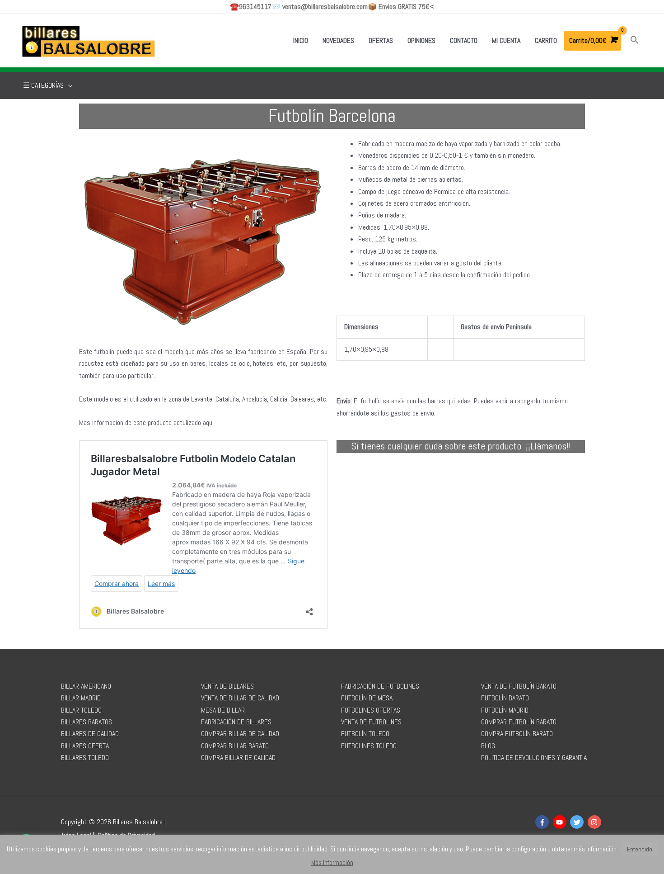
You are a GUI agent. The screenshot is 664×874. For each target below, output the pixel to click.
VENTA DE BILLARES (227, 686)
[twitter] (578, 822)
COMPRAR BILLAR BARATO (235, 746)
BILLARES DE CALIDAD (90, 733)
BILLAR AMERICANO (86, 686)
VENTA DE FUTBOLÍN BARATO (518, 686)
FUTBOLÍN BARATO (505, 698)
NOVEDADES (338, 40)
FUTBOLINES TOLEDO (369, 746)
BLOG (488, 746)
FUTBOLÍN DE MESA (367, 698)
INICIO (300, 40)
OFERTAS (381, 40)
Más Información (332, 862)
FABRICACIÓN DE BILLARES (236, 722)
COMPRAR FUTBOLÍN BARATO (518, 722)
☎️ (250, 6)
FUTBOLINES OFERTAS (370, 710)
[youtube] (561, 822)
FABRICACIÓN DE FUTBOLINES (380, 686)
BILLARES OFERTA (85, 746)
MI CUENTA (506, 40)
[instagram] (595, 822)
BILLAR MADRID (81, 698)
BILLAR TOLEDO (81, 710)
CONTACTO (463, 40)
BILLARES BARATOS (86, 722)
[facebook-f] (543, 822)
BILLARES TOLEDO (85, 757)
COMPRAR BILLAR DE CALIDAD (240, 733)
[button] (634, 40)
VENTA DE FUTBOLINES (371, 722)
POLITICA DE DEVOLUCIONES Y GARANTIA (534, 757)
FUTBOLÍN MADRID (504, 710)
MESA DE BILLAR (223, 710)
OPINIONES (421, 40)
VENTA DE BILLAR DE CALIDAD (240, 698)
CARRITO (546, 40)
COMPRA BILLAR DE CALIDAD (238, 757)
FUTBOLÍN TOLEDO (365, 733)
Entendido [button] (639, 849)
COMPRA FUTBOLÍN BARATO (517, 733)
